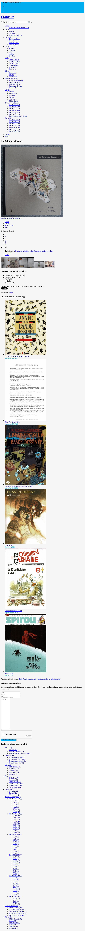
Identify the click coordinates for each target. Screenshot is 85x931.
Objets (7, 90)
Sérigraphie (13, 50)
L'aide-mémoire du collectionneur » (49, 679)
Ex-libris (12, 56)
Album (7, 29)
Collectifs (12, 33)
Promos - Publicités (11, 78)
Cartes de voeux (14, 61)
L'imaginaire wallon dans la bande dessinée (19, 486)
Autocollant (13, 93)
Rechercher (4, 22)
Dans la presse (14, 45)
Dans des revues (14, 41)
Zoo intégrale (9, 545)
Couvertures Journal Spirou (18, 116)
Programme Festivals (16, 80)
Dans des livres (14, 43)
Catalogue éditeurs (15, 84)
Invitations (12, 67)
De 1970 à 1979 (14, 114)
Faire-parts (12, 69)
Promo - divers (14, 88)
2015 (6, 227)
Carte (6, 58)
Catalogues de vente (15, 86)
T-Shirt (11, 97)
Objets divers (13, 101)
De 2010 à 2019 (14, 107)
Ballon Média (9, 225)
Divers (7, 71)
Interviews (12, 73)
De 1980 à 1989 (14, 112)
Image (7, 46)
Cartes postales (14, 60)
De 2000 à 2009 (14, 108)
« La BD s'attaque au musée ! (27, 679)
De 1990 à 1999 (14, 110)
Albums (11, 31)
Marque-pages (13, 65)
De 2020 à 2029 (14, 105)
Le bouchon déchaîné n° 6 (13, 611)
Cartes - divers (14, 63)
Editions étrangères (15, 35)
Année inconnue (14, 127)
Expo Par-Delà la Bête (12, 422)
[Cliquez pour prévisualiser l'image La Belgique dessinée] (32, 216)
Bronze (11, 92)
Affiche (11, 54)
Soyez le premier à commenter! (11, 218)
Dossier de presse (15, 82)
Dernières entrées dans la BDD (19, 28)
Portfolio (12, 48)
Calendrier (12, 99)
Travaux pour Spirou (12, 103)
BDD (7, 26)
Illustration (8, 37)
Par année (8, 118)
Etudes (11, 75)
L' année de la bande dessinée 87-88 (17, 356)
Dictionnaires (13, 76)
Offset (11, 52)
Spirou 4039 (9, 673)
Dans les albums (14, 39)
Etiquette (12, 95)
